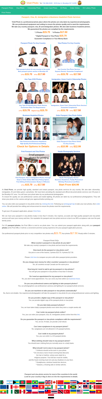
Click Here (37, 211)
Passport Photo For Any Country (33, 43)
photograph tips (69, 204)
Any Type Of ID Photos (33, 79)
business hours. (74, 279)
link (78, 314)
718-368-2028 (47, 3)
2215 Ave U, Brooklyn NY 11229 (65, 3)
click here (33, 257)
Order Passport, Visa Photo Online (69, 115)
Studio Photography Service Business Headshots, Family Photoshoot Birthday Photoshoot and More (69, 180)
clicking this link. (47, 204)
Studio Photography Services (69, 151)
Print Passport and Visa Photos (33, 151)
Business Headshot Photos (33, 115)
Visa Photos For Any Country (69, 43)
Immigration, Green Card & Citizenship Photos (69, 79)
